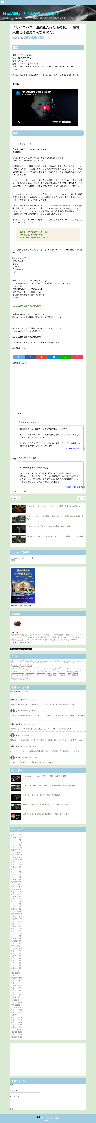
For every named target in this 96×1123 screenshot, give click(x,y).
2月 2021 (16, 998)
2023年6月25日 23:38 (74, 448)
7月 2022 (16, 956)
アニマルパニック (48, 662)
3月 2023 (16, 936)
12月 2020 (16, 1002)
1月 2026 (16, 852)
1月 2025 (16, 882)
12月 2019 (16, 1032)
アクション (35, 662)
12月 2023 (16, 914)
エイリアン (62, 662)
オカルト (15, 665)
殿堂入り (27, 678)
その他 (56, 668)
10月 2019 (16, 1037)
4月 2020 (16, 1022)
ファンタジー (48, 672)
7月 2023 (16, 926)
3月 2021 (16, 995)
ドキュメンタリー (19, 672)
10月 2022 (16, 948)
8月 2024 (16, 894)
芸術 (69, 675)
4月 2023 (16, 934)
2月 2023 (16, 938)
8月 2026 (16, 835)
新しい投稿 (15, 498)
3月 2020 (16, 1025)
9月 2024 (16, 892)
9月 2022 (16, 951)
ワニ (49, 675)
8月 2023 (16, 924)
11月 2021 (16, 975)
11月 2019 (16, 1034)
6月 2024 (16, 899)
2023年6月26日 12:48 (74, 487)
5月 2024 (16, 902)
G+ (42, 357)
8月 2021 (16, 983)
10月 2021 (16, 978)
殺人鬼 (41, 38)
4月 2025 (16, 874)
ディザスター (73, 668)
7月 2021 (16, 985)
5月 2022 (16, 961)
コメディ (15, 668)
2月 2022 (16, 968)
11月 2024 (16, 887)
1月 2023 (16, 941)
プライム (59, 672)
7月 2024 (16, 897)
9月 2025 (16, 862)
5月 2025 (16, 872)
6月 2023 (16, 929)
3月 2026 (16, 847)
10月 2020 (16, 1007)
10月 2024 (16, 889)
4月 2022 (16, 963)
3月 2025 (16, 877)
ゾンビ (63, 668)
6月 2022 (16, 958)
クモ (23, 665)
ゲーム (29, 665)
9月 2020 (16, 1010)
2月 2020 (16, 1027)
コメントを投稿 (19, 491)
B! (54, 357)
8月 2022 (16, 953)
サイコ (27, 38)
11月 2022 (16, 946)
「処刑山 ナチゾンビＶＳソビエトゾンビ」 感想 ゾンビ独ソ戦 (54, 536)
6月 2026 (16, 840)
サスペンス (33, 668)
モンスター (30, 675)
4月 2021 (16, 993)
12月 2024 (16, 884)
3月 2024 (16, 906)
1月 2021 (16, 1000)
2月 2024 (16, 909)
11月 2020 (16, 1005)
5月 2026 (16, 842)
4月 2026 (16, 845)
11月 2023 (16, 916)
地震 (14, 678)
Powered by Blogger (49, 1118)
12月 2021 (16, 973)
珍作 (19, 678)
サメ (40, 668)
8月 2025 (16, 865)
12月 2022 (16, 943)
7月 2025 (16, 867)
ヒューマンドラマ (34, 672)
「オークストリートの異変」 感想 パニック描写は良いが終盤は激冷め (48, 785)
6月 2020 (16, 1017)
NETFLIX (15, 662)
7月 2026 (16, 837)
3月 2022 (16, 966)
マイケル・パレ (18, 675)
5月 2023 (16, 931)
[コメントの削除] (84, 448)
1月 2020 (16, 1030)
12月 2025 (16, 855)
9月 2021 (16, 980)
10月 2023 (16, 919)
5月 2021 (16, 990)
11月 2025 (16, 857)
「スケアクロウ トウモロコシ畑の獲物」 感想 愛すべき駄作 (46, 814)
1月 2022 (16, 970)
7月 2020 (16, 1015)
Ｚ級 (27, 662)
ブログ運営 (69, 672)
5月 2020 (16, 1020)
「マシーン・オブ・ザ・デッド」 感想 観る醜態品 (48, 526)
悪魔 (54, 675)
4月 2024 (16, 904)
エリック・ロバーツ (75, 662)
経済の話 (62, 675)
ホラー (34, 38)
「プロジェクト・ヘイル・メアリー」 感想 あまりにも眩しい (53, 506)
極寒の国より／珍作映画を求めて (31, 13)
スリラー (48, 668)
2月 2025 (16, 879)
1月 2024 (16, 911)
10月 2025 (16, 860)
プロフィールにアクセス (20, 642)
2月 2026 (16, 850)
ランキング (41, 675)
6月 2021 (16, 988)
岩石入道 (22, 458)
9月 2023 (16, 921)
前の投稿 (81, 498)
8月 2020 (16, 1012)
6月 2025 (16, 870)
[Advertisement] (48, 387)
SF (22, 662)
